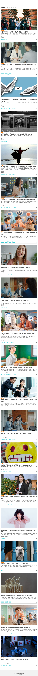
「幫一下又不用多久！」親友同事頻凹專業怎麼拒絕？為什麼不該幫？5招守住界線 (19, 100)
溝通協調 (6, 108)
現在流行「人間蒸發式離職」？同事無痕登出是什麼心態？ (15, 659)
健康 (4, 207)
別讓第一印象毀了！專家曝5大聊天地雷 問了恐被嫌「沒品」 (15, 300)
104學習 (2, 165)
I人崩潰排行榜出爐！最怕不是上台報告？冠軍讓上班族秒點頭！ (16, 595)
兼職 (1, 374)
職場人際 (6, 39)
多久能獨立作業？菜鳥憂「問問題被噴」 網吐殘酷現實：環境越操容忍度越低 (19, 497)
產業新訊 (7, 207)
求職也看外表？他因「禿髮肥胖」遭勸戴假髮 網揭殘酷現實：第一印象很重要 (19, 531)
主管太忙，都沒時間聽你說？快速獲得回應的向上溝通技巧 (15, 627)
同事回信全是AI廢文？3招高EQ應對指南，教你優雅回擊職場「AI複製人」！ (18, 334)
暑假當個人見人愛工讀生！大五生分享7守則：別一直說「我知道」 (17, 368)
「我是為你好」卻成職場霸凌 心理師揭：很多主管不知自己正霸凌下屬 (18, 199)
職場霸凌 (15, 207)
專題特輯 (2, 30)
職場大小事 (2, 63)
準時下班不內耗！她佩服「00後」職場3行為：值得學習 (14, 32)
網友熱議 (2, 39)
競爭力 (2, 407)
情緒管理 (2, 108)
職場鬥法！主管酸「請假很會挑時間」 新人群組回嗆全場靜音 (16, 433)
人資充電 (2, 198)
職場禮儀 (10, 174)
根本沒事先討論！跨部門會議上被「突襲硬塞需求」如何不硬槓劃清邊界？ (19, 167)
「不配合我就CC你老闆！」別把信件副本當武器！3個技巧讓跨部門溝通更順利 (19, 233)
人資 (1, 207)
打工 (4, 374)
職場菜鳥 (15, 374)
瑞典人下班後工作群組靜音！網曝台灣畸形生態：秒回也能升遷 (16, 134)
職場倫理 (13, 108)
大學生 (2, 366)
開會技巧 (13, 174)
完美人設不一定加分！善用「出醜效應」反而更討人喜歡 (14, 563)
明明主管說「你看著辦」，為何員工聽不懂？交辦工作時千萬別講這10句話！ (18, 65)
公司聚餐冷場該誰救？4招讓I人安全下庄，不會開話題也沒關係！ (17, 465)
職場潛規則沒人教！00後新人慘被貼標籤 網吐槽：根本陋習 (15, 267)
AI (1, 342)
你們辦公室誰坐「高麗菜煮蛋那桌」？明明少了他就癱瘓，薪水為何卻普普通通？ (19, 400)
